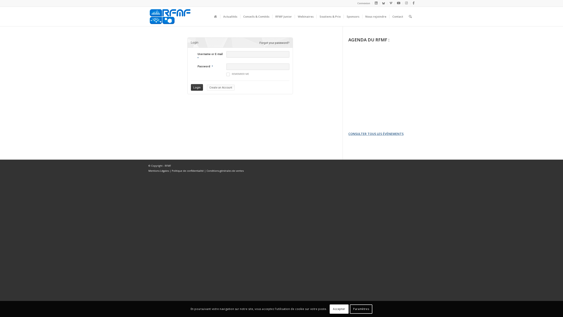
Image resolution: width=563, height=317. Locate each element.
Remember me (240, 74)
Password (203, 66)
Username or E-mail (210, 54)
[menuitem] (364, 3)
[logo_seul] (169, 16)
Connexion (363, 3)
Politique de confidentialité (188, 170)
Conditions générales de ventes (225, 170)
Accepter (339, 309)
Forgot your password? (274, 42)
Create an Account (220, 87)
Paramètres (361, 309)
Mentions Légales (158, 170)
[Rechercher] (410, 16)
